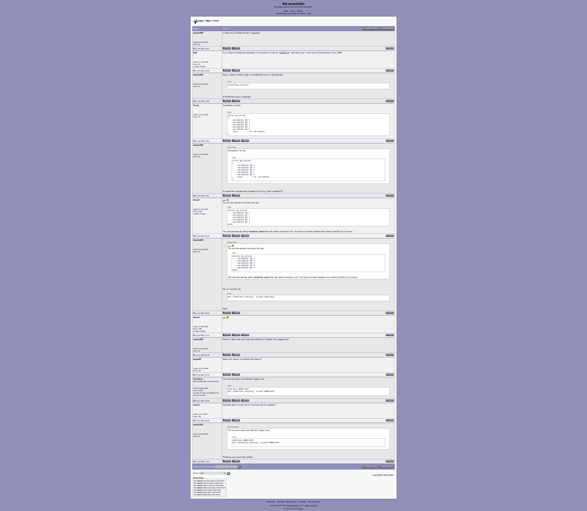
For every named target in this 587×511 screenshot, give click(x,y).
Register (300, 11)
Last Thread (377, 475)
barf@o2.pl (284, 53)
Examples (303, 502)
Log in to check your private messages (290, 13)
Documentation (291, 502)
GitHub (307, 505)
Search (292, 11)
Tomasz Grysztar (292, 505)
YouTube (314, 505)
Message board (314, 502)
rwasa (301, 508)
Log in (309, 13)
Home (286, 11)
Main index (271, 502)
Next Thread (388, 475)
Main (208, 20)
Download (281, 502)
